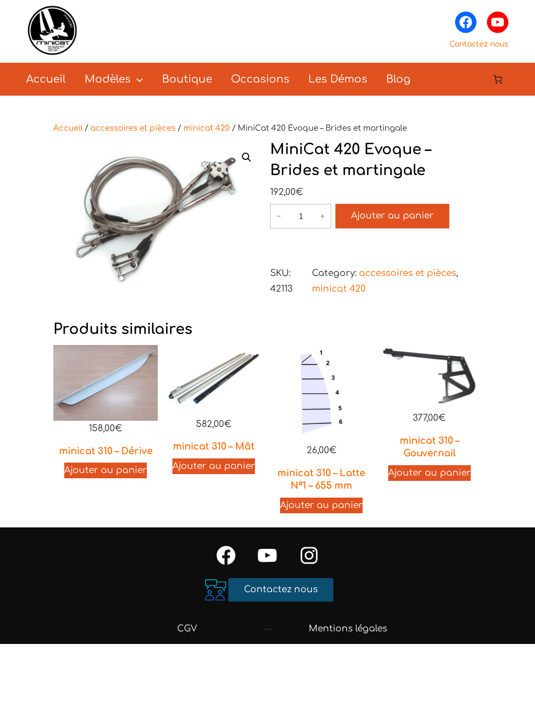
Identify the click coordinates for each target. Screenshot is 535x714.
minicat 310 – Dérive (106, 451)
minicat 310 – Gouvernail (429, 446)
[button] (246, 157)
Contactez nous (478, 44)
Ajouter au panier (392, 216)
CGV (187, 629)
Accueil (68, 128)
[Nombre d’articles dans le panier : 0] (498, 79)
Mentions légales (348, 629)
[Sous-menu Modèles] (139, 79)
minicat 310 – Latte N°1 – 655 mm (321, 479)
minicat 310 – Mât (213, 446)
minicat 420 (206, 128)
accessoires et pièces (133, 128)
